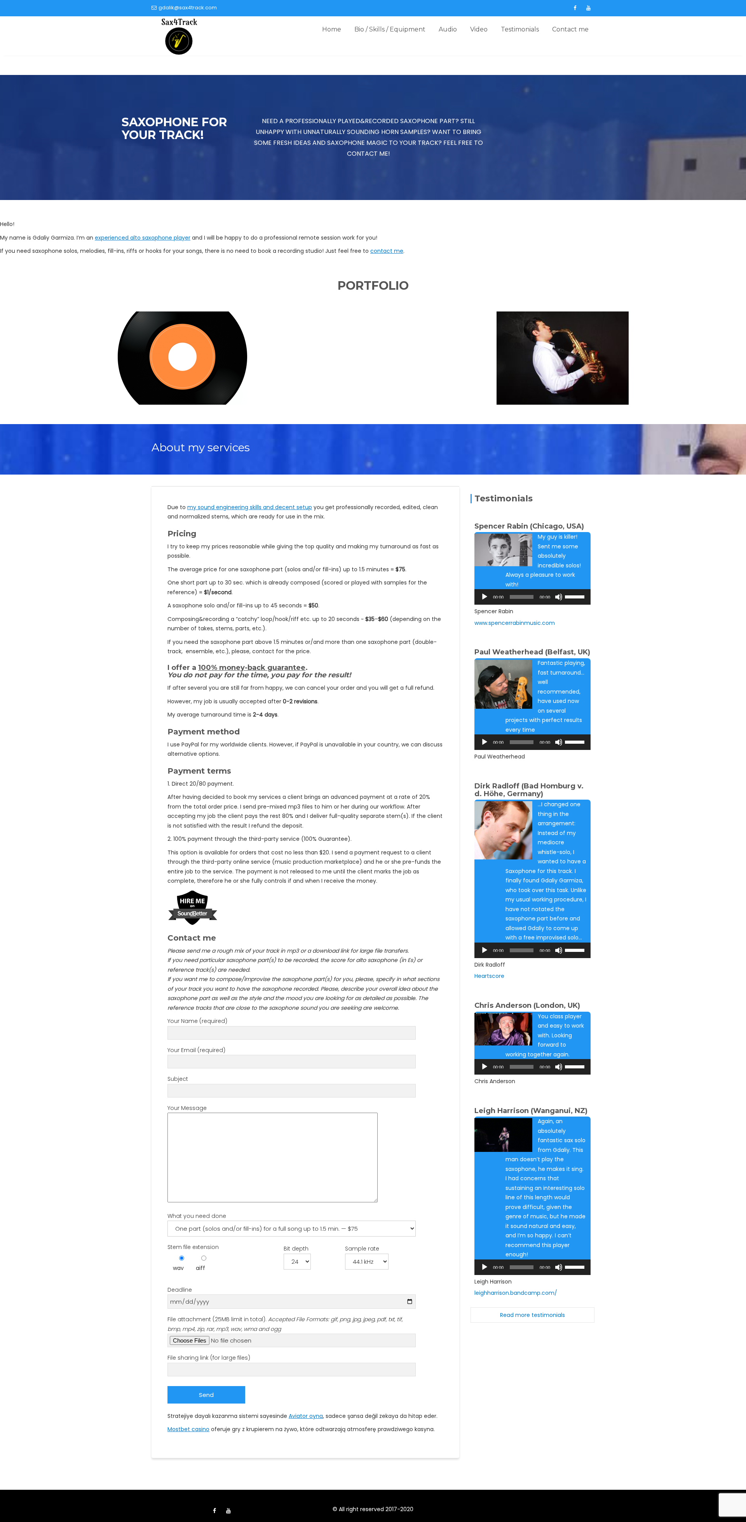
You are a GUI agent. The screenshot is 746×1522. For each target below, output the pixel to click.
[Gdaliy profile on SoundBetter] (192, 907)
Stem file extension (193, 1247)
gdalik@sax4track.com (188, 7)
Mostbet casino (188, 1429)
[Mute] (559, 597)
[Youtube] (588, 8)
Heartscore (489, 976)
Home (331, 29)
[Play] (484, 597)
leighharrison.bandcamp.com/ (515, 1293)
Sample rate (362, 1248)
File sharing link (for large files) (208, 1358)
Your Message (187, 1108)
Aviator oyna (306, 1416)
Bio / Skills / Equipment (389, 29)
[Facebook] (574, 8)
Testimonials (520, 29)
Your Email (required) (196, 1050)
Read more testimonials (532, 1315)
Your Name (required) (197, 1021)
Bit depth (296, 1248)
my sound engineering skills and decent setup (249, 507)
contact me (386, 251)
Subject (177, 1079)
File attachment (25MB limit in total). (285, 1324)
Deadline (179, 1290)
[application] (532, 597)
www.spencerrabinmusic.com (514, 623)
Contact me (570, 29)
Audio (448, 29)
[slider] (576, 596)
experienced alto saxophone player (142, 238)
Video (479, 29)
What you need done (196, 1216)
